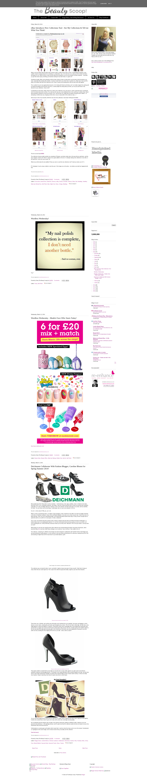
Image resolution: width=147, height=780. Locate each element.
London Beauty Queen (98, 326)
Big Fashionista (97, 345)
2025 (94, 242)
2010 (94, 290)
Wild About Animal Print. (39, 150)
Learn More (103, 3)
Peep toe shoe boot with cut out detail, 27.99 (60, 620)
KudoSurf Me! (32, 766)
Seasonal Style (44, 743)
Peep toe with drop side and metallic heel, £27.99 (60, 669)
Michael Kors (38, 184)
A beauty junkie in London (99, 352)
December (96, 253)
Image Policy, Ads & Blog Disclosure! (73, 17)
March (95, 267)
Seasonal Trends (52, 743)
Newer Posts (35, 748)
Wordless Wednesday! (40, 218)
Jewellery (85, 181)
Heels (83, 740)
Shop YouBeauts (103, 17)
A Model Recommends (98, 305)
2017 (94, 246)
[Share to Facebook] (67, 179)
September (96, 257)
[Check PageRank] (64, 768)
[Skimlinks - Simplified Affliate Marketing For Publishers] (104, 769)
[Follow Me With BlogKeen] (101, 84)
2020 (94, 244)
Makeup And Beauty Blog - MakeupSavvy (102, 316)
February (96, 280)
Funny (36, 283)
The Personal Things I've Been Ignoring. (101, 306)
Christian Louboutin (53, 740)
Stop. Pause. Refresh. (97, 322)
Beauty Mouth (96, 333)
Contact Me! (54, 17)
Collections (49, 181)
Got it (110, 3)
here (39, 529)
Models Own (59, 458)
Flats (75, 740)
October (96, 255)
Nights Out (52, 184)
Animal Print (43, 181)
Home (34, 17)
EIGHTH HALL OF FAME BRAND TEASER (102, 334)
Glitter (73, 181)
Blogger (36, 740)
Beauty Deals (38, 458)
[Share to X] (65, 179)
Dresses (54, 181)
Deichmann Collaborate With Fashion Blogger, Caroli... (102, 277)
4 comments (57, 738)
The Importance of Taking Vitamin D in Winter (102, 317)
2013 (94, 285)
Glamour (70, 181)
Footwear (79, 740)
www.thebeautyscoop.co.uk (44, 277)
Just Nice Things (97, 321)
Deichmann (67, 740)
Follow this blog (104, 96)
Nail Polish (44, 184)
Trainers (62, 743)
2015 (94, 249)
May (95, 263)
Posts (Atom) (63, 752)
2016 (94, 247)
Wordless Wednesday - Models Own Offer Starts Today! (54, 318)
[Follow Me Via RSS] (106, 78)
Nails (48, 184)
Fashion (61, 181)
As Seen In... (91, 17)
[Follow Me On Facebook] (102, 78)
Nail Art (64, 458)
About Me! (44, 17)
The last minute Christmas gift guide (100, 353)
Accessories (37, 181)
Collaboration (61, 740)
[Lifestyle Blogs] (33, 769)
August (96, 259)
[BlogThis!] (64, 179)
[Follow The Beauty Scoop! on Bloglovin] (103, 89)
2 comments (56, 455)
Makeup (54, 458)
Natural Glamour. (81, 123)
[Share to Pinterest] (68, 179)
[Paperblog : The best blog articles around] (48, 768)
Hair (76, 181)
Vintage (60, 184)
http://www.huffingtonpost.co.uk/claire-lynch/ (101, 62)
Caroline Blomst (45, 740)
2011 (94, 289)
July (95, 261)
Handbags (80, 181)
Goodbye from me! (97, 360)
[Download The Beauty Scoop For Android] (114, 78)
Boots (39, 740)
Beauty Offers (44, 458)
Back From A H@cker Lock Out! (99, 312)
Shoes (57, 184)
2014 (94, 251)
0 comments (56, 280)
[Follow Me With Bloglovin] (110, 78)
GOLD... (59, 123)
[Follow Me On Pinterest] (93, 84)
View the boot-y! (35, 732)
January (96, 282)
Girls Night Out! (81, 150)
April (95, 265)
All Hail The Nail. (60, 150)
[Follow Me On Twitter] (98, 78)
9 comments (56, 179)
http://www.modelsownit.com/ (37, 446)
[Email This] (62, 179)
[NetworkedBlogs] (104, 94)
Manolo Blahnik (37, 743)
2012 (94, 287)
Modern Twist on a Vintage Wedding (39, 123)
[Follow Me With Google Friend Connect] (93, 78)
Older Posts (85, 748)
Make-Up (33, 184)
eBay (42, 171)
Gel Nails (65, 181)
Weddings (65, 184)
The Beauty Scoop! (97, 310)
